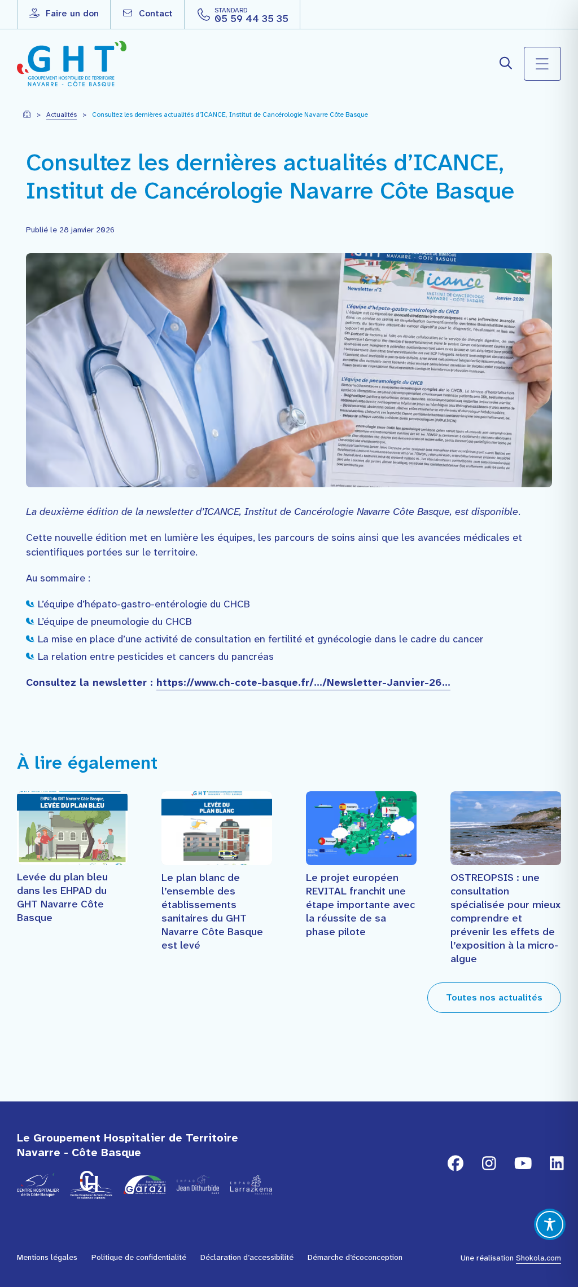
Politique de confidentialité (138, 1257)
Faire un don (71, 13)
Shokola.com (538, 1258)
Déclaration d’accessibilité (247, 1257)
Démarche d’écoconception (355, 1257)
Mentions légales (47, 1257)
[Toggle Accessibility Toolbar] (549, 1224)
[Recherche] (506, 63)
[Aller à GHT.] (27, 114)
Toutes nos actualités (494, 997)
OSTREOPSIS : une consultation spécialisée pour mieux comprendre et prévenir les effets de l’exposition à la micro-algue (505, 918)
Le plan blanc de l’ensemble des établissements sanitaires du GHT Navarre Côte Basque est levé (212, 911)
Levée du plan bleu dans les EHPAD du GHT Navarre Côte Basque (62, 897)
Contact (154, 13)
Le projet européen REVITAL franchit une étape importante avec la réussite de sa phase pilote (360, 904)
